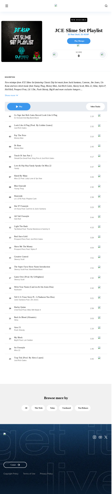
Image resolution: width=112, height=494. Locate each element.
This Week (39, 408)
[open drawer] (6, 5)
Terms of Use (29, 473)
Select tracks (95, 107)
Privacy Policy (46, 473)
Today (52, 408)
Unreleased (66, 408)
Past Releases (83, 408)
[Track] (100, 116)
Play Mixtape (79, 41)
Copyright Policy (11, 473)
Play (20, 107)
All (26, 408)
